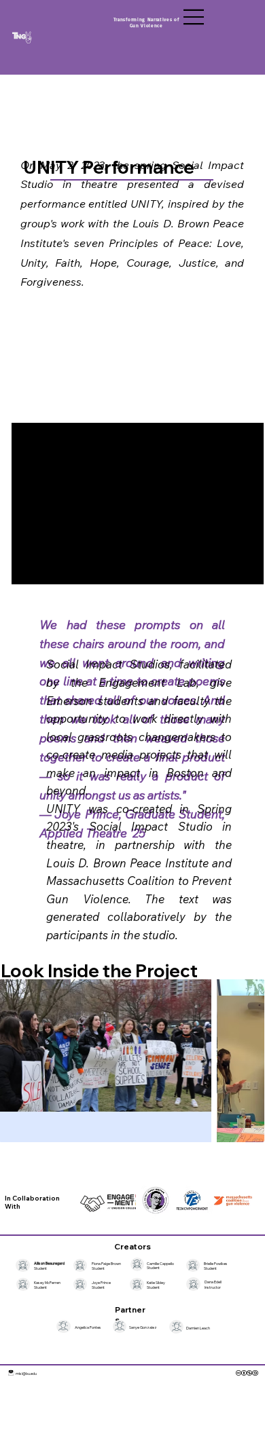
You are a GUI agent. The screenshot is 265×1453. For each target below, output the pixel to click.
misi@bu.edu (26, 1373)
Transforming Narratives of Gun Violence (147, 22)
